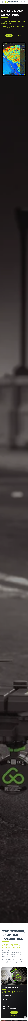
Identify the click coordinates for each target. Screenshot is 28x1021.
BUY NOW (8, 35)
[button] (2, 1)
